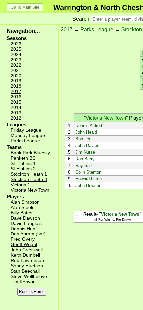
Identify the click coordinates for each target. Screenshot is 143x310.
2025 (16, 49)
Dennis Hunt (24, 228)
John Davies (87, 145)
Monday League (28, 135)
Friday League (26, 130)
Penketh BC (23, 158)
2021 (16, 70)
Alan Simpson (25, 202)
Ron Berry (85, 158)
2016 (16, 96)
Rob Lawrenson (27, 260)
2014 (16, 107)
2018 (16, 86)
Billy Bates (21, 212)
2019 (16, 80)
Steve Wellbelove (29, 276)
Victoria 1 (20, 184)
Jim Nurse (85, 152)
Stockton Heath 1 (29, 174)
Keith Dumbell (25, 255)
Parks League (25, 140)
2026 (16, 43)
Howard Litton (88, 178)
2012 (16, 118)
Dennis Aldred (88, 125)
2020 (16, 75)
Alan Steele (23, 207)
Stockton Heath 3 (29, 179)
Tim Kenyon (23, 281)
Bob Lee (83, 138)
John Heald (86, 132)
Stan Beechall (25, 271)
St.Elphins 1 (23, 163)
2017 (16, 91)
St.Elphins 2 (23, 168)
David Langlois (26, 223)
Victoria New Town (30, 190)
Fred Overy (23, 239)
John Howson (88, 185)
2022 (16, 65)
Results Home (32, 291)
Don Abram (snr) (28, 233)
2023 (16, 59)
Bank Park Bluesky (30, 152)
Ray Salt (83, 165)
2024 (16, 54)
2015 (16, 102)
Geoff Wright (24, 244)
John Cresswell (27, 249)
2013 (16, 112)
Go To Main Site (25, 7)
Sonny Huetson (27, 265)
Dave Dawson (25, 218)
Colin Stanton (88, 172)
